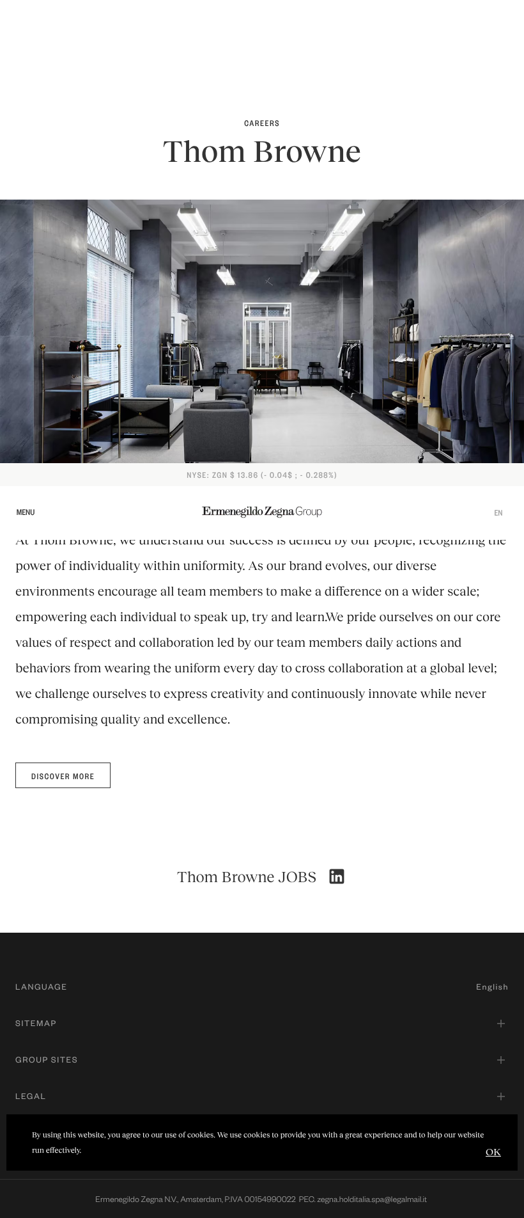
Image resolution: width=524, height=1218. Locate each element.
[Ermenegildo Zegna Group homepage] (262, 511)
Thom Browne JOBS (246, 876)
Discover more (63, 776)
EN (498, 512)
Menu (26, 512)
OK (493, 1151)
